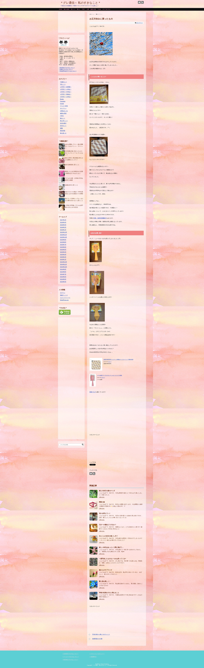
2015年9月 (63, 239)
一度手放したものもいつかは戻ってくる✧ (112, 558)
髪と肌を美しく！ (105, 581)
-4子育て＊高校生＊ (65, 94)
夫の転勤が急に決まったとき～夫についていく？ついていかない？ (74, 153)
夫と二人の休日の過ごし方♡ (108, 536)
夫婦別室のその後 (97, 638)
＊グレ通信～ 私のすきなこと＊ (80, 2)
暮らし (78, 9)
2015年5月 (63, 249)
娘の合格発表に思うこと (72, 164)
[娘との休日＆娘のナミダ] (93, 497)
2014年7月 (63, 274)
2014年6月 (63, 276)
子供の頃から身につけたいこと (101, 634)
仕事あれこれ (64, 111)
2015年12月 (63, 232)
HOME (60, 9)
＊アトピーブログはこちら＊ (70, 656)
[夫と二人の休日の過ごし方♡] (93, 542)
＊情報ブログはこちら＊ (66, 69)
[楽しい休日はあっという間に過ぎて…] (93, 554)
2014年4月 (63, 281)
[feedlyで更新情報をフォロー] (139, 3)
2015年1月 (63, 259)
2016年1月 (63, 230)
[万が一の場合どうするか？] (93, 531)
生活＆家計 (63, 123)
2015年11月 (63, 234)
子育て (83, 9)
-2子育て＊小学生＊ (65, 89)
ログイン (62, 292)
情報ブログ (92, 392)
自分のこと (63, 125)
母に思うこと (64, 120)
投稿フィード (64, 295)
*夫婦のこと (63, 82)
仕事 (88, 9)
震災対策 (62, 130)
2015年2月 (63, 257)
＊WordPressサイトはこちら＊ (68, 71)
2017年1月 (63, 220)
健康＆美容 (93, 9)
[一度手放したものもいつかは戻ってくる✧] (93, 565)
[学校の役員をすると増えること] (93, 599)
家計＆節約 (66, 9)
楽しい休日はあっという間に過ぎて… (111, 547)
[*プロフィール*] (64, 45)
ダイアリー (139, 23)
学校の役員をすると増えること (109, 592)
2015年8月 (63, 242)
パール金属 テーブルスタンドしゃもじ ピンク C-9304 (109, 375)
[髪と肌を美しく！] (93, 588)
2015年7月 (63, 244)
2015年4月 (63, 252)
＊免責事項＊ (93, 656)
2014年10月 (63, 267)
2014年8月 (63, 272)
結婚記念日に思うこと (71, 185)
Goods (62, 103)
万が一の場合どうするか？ (107, 524)
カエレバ (109, 361)
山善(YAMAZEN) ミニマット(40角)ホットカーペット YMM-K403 (118, 359)
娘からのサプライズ (105, 570)
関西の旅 (102, 502)
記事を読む (102, 497)
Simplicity (106, 664)
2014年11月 (63, 264)
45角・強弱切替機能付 (99, 218)
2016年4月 (63, 222)
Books (62, 99)
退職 (61, 128)
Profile (99, 9)
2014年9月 (63, 269)
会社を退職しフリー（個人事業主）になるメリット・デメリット (74, 146)
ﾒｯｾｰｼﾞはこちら (106, 9)
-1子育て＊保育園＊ (65, 87)
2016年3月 (63, 225)
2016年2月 (63, 227)
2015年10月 (63, 237)
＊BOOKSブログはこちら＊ (67, 67)
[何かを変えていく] (93, 520)
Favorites (62, 101)
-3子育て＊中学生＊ (65, 92)
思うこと (73, 9)
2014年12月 (63, 262)
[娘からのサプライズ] (93, 576)
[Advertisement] (116, 413)
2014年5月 (63, 279)
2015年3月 (63, 254)
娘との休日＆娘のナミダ (107, 490)
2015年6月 (63, 247)
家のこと (62, 118)
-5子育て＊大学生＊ (65, 96)
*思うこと (63, 84)
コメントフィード (65, 297)
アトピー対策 (64, 106)
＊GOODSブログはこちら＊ (70, 653)
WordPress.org (64, 300)
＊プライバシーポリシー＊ (97, 653)
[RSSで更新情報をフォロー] (142, 3)
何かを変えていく (105, 513)
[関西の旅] (93, 508)
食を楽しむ (63, 133)
